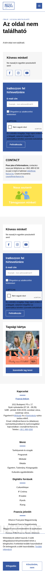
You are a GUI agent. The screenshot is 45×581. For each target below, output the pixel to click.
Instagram (18, 73)
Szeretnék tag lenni (22, 370)
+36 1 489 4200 (26, 429)
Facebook (9, 73)
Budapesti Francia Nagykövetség (22, 524)
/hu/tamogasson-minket (22, 195)
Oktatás (22, 463)
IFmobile (22, 496)
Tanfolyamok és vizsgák (22, 450)
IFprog (22, 505)
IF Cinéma (22, 492)
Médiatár (17, 416)
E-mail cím (12, 98)
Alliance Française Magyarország (22, 520)
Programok (22, 455)
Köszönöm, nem (32, 566)
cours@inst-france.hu (15, 176)
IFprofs (22, 500)
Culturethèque (22, 487)
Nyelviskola (31, 416)
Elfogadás (11, 566)
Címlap (5, 19)
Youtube (27, 73)
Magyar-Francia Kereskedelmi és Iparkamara (22, 529)
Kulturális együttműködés (22, 472)
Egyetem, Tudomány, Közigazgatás (23, 468)
